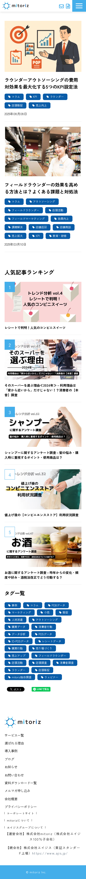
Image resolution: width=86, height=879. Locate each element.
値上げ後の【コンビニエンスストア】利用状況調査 (41, 515)
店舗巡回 (41, 227)
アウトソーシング (44, 201)
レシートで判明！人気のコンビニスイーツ (35, 327)
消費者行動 (45, 627)
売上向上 (41, 105)
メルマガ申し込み (17, 790)
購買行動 (17, 648)
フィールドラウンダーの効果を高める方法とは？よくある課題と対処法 (41, 188)
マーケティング (21, 612)
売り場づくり (44, 648)
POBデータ (58, 605)
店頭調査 (41, 663)
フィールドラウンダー (25, 210)
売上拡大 (17, 236)
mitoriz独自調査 (21, 677)
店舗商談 (65, 227)
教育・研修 (60, 236)
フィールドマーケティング (28, 218)
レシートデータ (51, 641)
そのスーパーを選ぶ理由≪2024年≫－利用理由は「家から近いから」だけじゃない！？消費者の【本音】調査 (41, 390)
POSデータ (45, 634)
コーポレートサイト (20, 813)
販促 (65, 612)
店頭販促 (17, 105)
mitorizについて (18, 820)
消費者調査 (67, 663)
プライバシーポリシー (21, 806)
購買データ (18, 627)
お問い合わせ (61, 5)
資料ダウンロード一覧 (21, 782)
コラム (16, 96)
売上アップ (18, 655)
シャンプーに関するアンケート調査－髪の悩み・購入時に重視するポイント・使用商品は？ (41, 455)
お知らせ (11, 766)
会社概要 (11, 798)
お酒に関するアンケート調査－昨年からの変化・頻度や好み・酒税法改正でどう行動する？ (41, 575)
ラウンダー (57, 96)
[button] (79, 6)
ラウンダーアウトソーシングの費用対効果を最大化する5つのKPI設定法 (41, 83)
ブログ (9, 759)
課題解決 (17, 227)
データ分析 (18, 634)
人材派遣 (17, 619)
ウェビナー (51, 677)
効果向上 (63, 218)
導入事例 (11, 750)
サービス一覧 (14, 735)
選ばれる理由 (14, 743)
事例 (14, 605)
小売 (47, 612)
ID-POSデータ (20, 641)
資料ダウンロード (68, 5)
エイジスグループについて (25, 827)
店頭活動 (57, 210)
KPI (35, 96)
